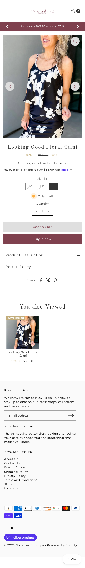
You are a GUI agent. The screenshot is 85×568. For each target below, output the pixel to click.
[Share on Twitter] (48, 280)
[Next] (78, 26)
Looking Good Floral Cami (23, 354)
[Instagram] (11, 528)
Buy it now (42, 239)
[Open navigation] (6, 11)
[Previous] (7, 26)
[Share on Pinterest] (55, 280)
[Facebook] (6, 528)
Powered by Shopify (62, 545)
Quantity (42, 203)
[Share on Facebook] (41, 280)
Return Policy (18, 267)
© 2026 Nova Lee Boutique (24, 545)
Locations (11, 488)
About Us (11, 459)
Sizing (8, 484)
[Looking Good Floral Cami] (22, 332)
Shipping (24, 163)
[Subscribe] (71, 415)
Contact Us (12, 463)
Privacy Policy (15, 476)
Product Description (24, 255)
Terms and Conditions (20, 480)
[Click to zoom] (75, 41)
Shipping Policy (16, 471)
